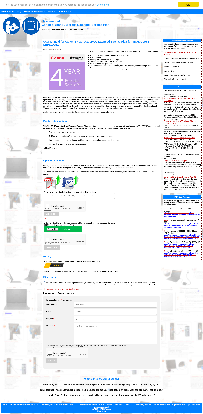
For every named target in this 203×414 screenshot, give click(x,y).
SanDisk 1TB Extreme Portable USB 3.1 (180, 177)
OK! (188, 4)
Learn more (103, 4)
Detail (166, 209)
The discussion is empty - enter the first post (61, 289)
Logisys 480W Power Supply (175, 160)
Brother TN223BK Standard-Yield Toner (179, 138)
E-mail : (49, 312)
